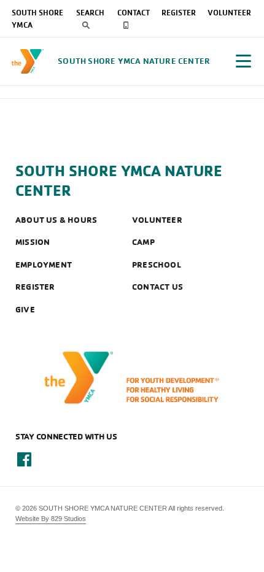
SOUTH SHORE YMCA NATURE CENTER (118, 180)
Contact (133, 12)
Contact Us (157, 287)
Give (25, 309)
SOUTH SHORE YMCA (37, 18)
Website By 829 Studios (50, 518)
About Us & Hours (56, 220)
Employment (43, 264)
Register (178, 12)
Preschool (156, 264)
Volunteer (229, 12)
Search (90, 12)
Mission (32, 242)
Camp (143, 242)
